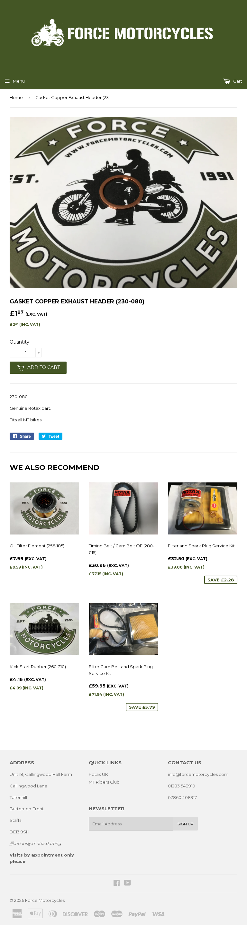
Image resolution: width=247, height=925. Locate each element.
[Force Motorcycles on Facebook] (116, 883)
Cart (237, 81)
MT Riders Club (104, 782)
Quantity (19, 342)
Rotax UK (98, 774)
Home (16, 97)
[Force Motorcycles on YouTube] (127, 883)
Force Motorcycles (45, 900)
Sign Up (186, 824)
